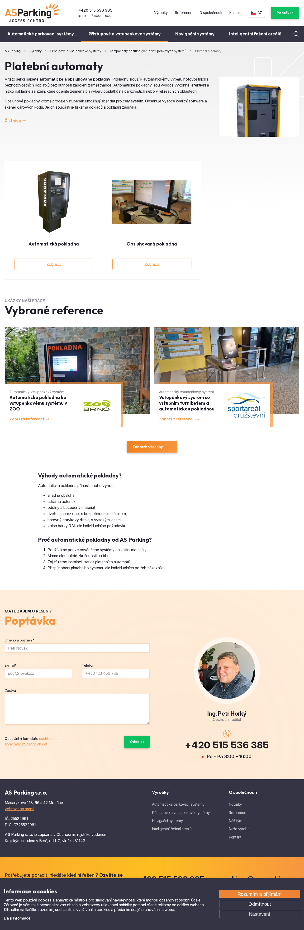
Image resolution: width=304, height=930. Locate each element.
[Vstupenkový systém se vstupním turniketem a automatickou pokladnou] (226, 377)
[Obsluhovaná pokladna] (151, 201)
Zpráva (10, 691)
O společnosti (211, 12)
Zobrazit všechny (148, 447)
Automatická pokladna (53, 244)
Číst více (13, 120)
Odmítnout (259, 904)
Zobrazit (54, 264)
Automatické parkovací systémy (40, 33)
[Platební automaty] (258, 106)
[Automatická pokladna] (53, 201)
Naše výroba (239, 829)
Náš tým (235, 821)
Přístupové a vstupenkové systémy (125, 33)
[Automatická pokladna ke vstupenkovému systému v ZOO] (77, 377)
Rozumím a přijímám (260, 894)
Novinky (235, 804)
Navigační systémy (194, 33)
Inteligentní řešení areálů (255, 33)
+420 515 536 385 (95, 10)
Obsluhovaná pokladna (152, 244)
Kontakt (235, 12)
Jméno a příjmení (19, 640)
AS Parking (13, 51)
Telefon (88, 665)
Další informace (17, 918)
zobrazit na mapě (19, 808)
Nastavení (259, 914)
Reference (183, 12)
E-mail (10, 665)
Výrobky (161, 12)
